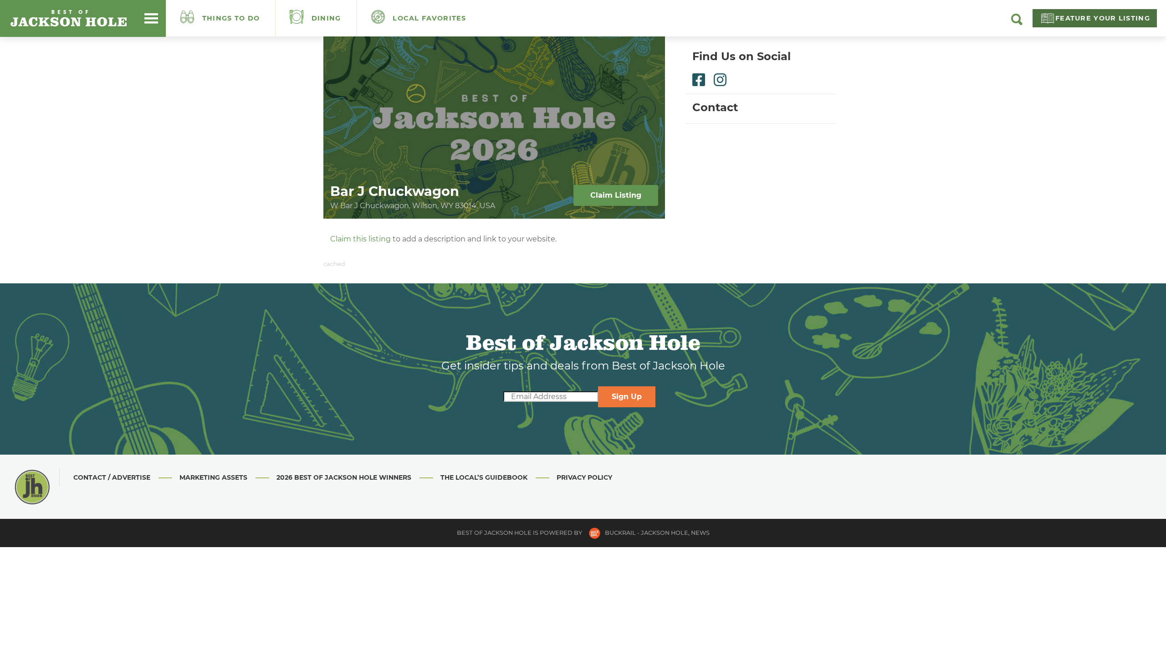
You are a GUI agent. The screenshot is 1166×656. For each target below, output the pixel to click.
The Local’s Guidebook (483, 477)
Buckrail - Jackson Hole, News (657, 532)
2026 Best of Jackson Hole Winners (343, 477)
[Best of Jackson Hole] (68, 18)
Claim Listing (615, 195)
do (231, 18)
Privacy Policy (584, 477)
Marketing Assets (213, 477)
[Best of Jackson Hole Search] (1016, 23)
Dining (325, 18)
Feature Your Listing (1102, 18)
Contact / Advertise (111, 477)
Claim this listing (360, 239)
